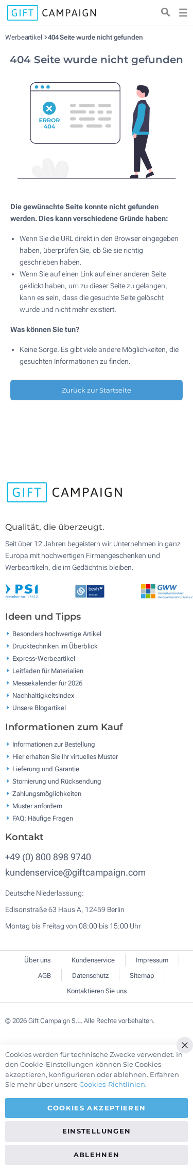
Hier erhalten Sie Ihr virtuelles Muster (65, 756)
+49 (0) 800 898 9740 (48, 856)
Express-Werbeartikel (43, 658)
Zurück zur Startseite (96, 390)
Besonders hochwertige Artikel (56, 634)
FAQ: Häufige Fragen (42, 818)
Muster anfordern (37, 805)
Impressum (152, 960)
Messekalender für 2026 (47, 683)
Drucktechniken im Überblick (55, 646)
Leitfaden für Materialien (47, 671)
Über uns (37, 960)
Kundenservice (93, 960)
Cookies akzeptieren (96, 1108)
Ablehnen (97, 1154)
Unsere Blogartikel (39, 708)
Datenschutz (90, 975)
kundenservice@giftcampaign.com (75, 872)
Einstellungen (96, 1131)
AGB (44, 975)
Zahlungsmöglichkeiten (46, 793)
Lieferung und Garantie (45, 768)
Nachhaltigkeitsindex (43, 695)
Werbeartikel (24, 37)
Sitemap (142, 975)
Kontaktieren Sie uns (97, 991)
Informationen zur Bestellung (53, 744)
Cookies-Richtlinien (112, 1084)
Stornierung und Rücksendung (56, 781)
